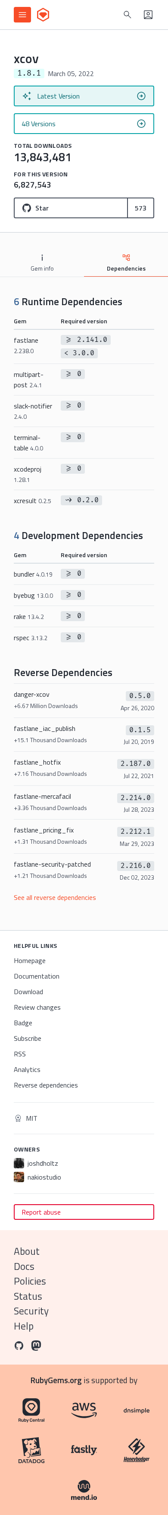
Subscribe (27, 1038)
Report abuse (41, 1212)
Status (28, 1296)
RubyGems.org (56, 1380)
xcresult (32, 500)
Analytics (27, 1069)
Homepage (30, 960)
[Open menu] (22, 14)
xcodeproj (27, 474)
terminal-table (28, 442)
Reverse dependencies (46, 1085)
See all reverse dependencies (55, 897)
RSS (20, 1054)
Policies (30, 1281)
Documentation (36, 976)
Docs (24, 1266)
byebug (33, 595)
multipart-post (29, 379)
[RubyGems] (43, 15)
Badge (23, 1022)
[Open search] (127, 14)
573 (140, 208)
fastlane (26, 345)
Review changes (37, 1007)
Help (24, 1325)
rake (29, 616)
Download (28, 991)
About (27, 1251)
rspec (30, 637)
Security (31, 1310)
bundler (33, 574)
